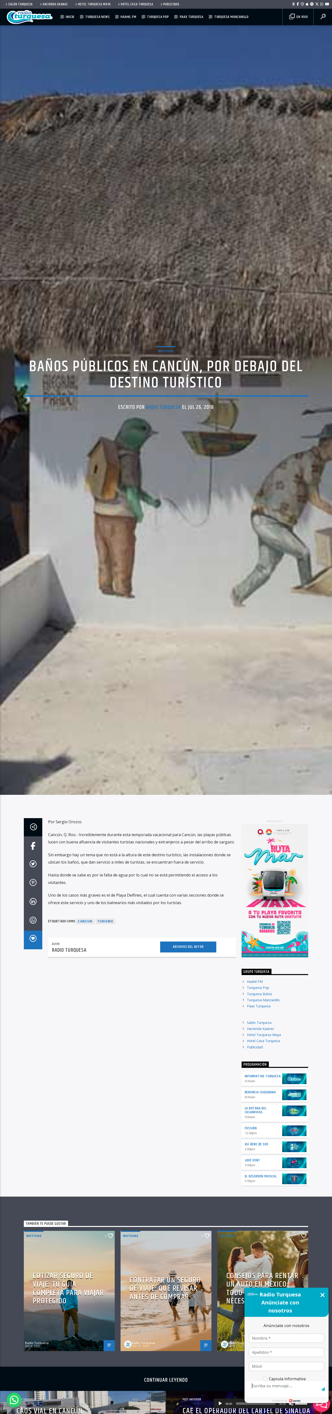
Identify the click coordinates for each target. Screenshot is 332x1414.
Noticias (166, 361)
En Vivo (302, 17)
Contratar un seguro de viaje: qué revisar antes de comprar (165, 1309)
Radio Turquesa (163, 417)
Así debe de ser (256, 1165)
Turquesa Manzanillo (231, 17)
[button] (14, 1400)
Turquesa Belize (259, 1015)
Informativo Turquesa (263, 1097)
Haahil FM (128, 17)
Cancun (85, 942)
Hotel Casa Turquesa (137, 4)
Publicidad (171, 4)
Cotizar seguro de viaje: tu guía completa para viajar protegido (68, 1309)
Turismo (105, 942)
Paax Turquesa (191, 17)
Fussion (251, 1150)
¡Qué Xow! (252, 1181)
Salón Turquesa (20, 4)
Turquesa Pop (158, 17)
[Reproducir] (220, 1403)
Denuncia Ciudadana (260, 1113)
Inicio (70, 17)
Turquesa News (97, 17)
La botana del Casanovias (256, 1131)
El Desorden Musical (261, 1197)
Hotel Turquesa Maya (94, 4)
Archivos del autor (188, 968)
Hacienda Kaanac (55, 4)
